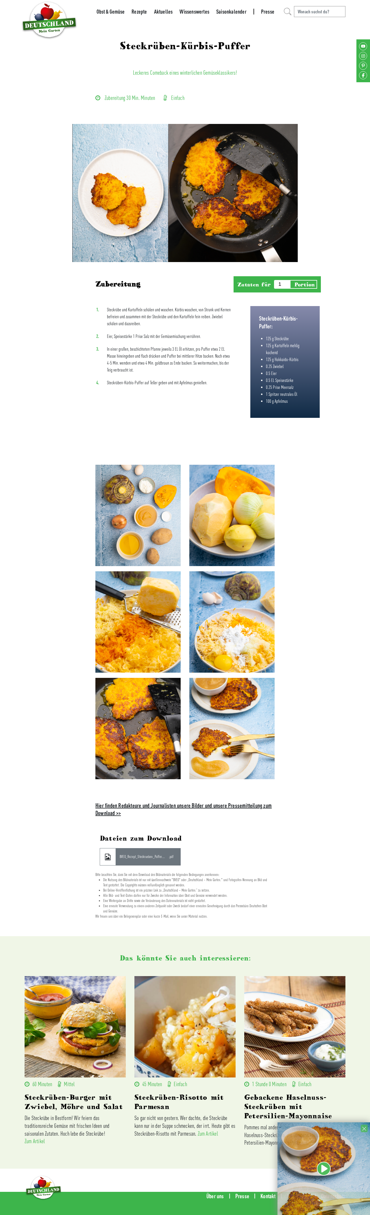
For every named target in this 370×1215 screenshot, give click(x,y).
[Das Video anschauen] (324, 1191)
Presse (267, 11)
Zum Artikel (35, 1141)
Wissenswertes (194, 11)
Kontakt (267, 1196)
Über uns (215, 1196)
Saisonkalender (231, 11)
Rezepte (139, 11)
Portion (305, 284)
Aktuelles (163, 11)
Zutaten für (254, 284)
